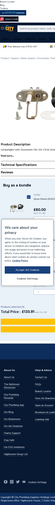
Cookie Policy (20, 260)
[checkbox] (29, 197)
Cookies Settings (27, 278)
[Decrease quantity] (38, 292)
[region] (27, 252)
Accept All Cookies (27, 270)
